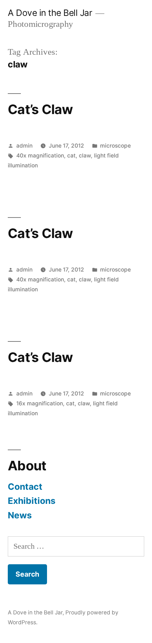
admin (24, 145)
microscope (115, 145)
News (20, 515)
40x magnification (40, 155)
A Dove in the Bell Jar (50, 12)
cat (71, 155)
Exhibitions (31, 500)
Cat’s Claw (40, 109)
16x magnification (39, 403)
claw (85, 155)
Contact (25, 486)
